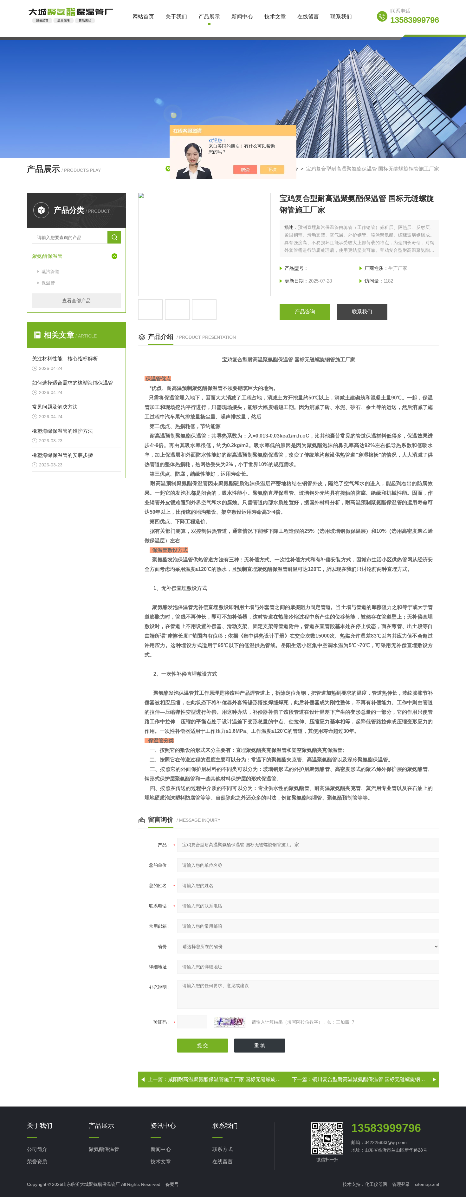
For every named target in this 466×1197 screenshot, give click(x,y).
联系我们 (341, 17)
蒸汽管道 (50, 271)
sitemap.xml (427, 1184)
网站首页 (143, 17)
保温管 (48, 282)
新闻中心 (242, 17)
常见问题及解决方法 (55, 407)
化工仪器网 (376, 1184)
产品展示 (209, 17)
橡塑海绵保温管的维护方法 (62, 431)
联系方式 (222, 1149)
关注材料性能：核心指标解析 (65, 358)
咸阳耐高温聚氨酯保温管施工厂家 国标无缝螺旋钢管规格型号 (237, 1079)
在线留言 (308, 17)
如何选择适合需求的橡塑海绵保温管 (72, 382)
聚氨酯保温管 (47, 256)
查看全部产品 (76, 300)
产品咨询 (305, 311)
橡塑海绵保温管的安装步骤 (62, 455)
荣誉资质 (37, 1161)
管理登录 (401, 1184)
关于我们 (176, 17)
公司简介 (37, 1149)
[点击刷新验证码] (229, 1022)
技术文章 (275, 17)
